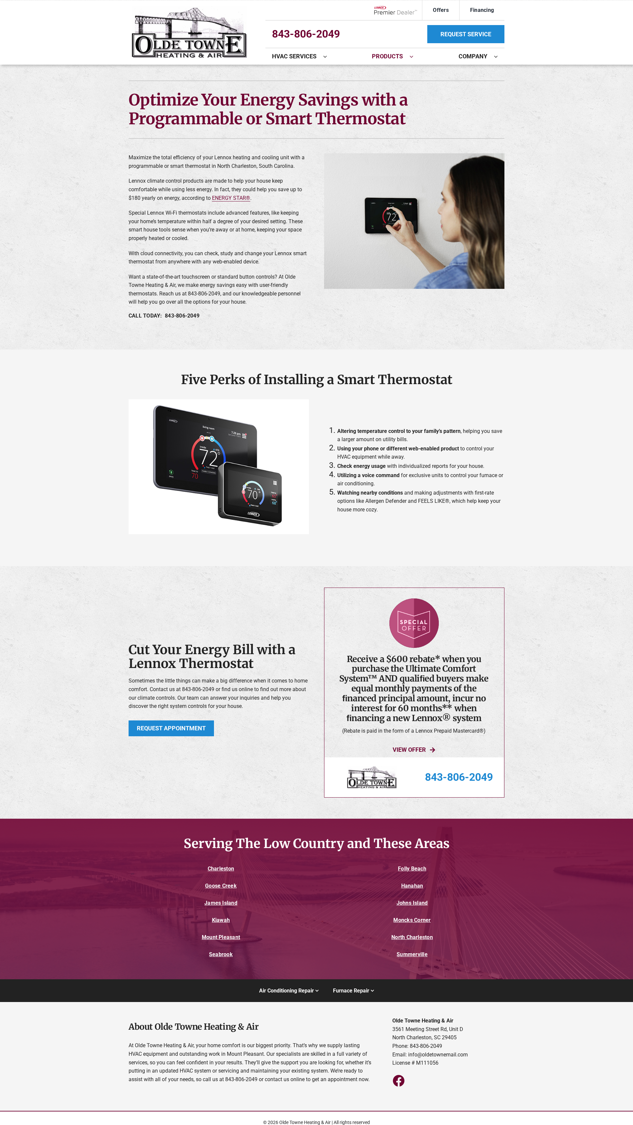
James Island (220, 903)
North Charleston (412, 937)
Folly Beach (412, 869)
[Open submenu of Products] (414, 56)
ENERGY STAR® (231, 198)
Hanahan (412, 886)
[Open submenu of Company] (499, 56)
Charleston (221, 869)
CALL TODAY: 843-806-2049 (164, 316)
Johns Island (412, 903)
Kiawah (221, 920)
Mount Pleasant (221, 937)
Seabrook (221, 954)
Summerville (412, 954)
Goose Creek (221, 886)
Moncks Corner (412, 920)
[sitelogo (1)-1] (189, 9)
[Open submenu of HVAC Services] (328, 56)
